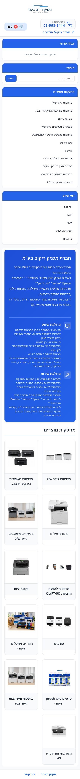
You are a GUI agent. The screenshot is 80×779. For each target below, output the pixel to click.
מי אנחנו (67, 238)
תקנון (69, 214)
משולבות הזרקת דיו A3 (59, 182)
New (69, 222)
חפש (11, 78)
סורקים (68, 150)
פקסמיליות (66, 142)
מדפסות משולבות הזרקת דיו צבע (54, 110)
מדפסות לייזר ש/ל (62, 102)
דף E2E (68, 206)
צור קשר (29, 774)
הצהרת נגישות (64, 230)
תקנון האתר (48, 774)
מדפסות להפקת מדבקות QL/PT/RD (52, 134)
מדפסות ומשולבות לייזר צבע (56, 174)
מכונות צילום (65, 118)
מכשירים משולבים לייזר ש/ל (56, 126)
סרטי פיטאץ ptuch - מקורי (57, 166)
